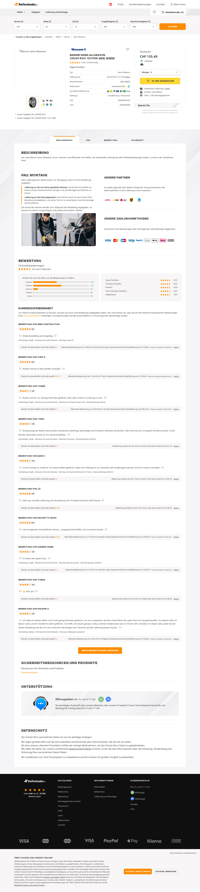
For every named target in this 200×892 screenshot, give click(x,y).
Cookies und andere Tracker (54, 877)
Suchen (172, 26)
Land (60, 815)
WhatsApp (139, 792)
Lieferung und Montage (57, 12)
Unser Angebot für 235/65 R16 (31, 114)
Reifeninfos (63, 791)
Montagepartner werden (69, 801)
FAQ (88, 140)
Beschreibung (64, 140)
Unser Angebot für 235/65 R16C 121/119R (36, 118)
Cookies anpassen (165, 871)
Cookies (61, 824)
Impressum (63, 805)
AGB (60, 810)
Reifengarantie (64, 787)
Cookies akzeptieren (137, 871)
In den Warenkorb (162, 81)
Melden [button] (176, 347)
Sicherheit (137, 140)
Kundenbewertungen (140, 4)
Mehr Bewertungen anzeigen (100, 650)
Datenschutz (63, 820)
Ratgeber (36, 12)
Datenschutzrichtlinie (80, 748)
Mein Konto (180, 4)
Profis (121, 4)
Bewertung (111, 140)
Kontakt (161, 4)
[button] (58, 282)
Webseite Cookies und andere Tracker (29, 885)
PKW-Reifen (99, 787)
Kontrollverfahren (32, 315)
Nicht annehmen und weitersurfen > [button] (183, 853)
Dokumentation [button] (29, 672)
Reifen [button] (20, 12)
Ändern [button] (127, 77)
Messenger (140, 798)
